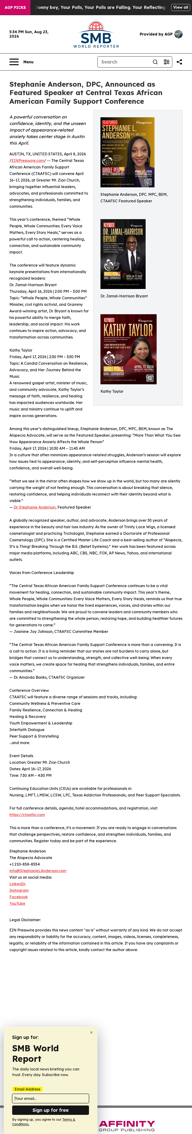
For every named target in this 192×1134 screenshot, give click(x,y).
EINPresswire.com (27, 160)
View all (180, 7)
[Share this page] (179, 62)
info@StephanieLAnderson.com (37, 870)
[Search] (155, 62)
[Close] (91, 1032)
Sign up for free (51, 1110)
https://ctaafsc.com (27, 814)
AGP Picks (15, 7)
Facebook (18, 897)
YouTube (17, 903)
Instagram (19, 890)
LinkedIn (17, 883)
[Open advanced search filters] (166, 62)
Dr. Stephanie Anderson (34, 507)
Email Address (27, 1089)
